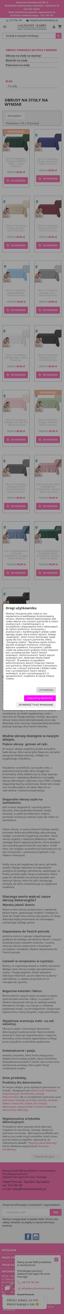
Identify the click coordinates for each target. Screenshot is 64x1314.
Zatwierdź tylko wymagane (36, 704)
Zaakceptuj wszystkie (40, 698)
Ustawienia (46, 689)
